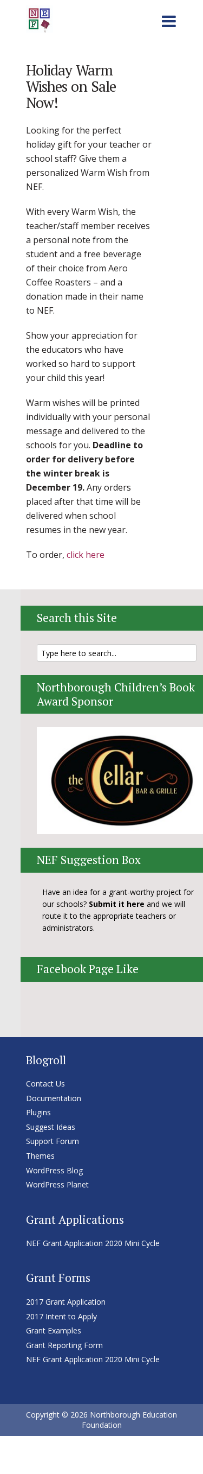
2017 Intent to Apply (61, 1316)
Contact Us (45, 1083)
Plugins (38, 1112)
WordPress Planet (57, 1184)
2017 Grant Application (66, 1302)
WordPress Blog (54, 1170)
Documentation (53, 1098)
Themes (40, 1156)
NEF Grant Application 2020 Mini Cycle (93, 1243)
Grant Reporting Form (64, 1345)
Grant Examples (53, 1330)
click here (85, 555)
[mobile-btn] (169, 19)
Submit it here (117, 904)
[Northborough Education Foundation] (39, 17)
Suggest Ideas (50, 1127)
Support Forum (52, 1141)
